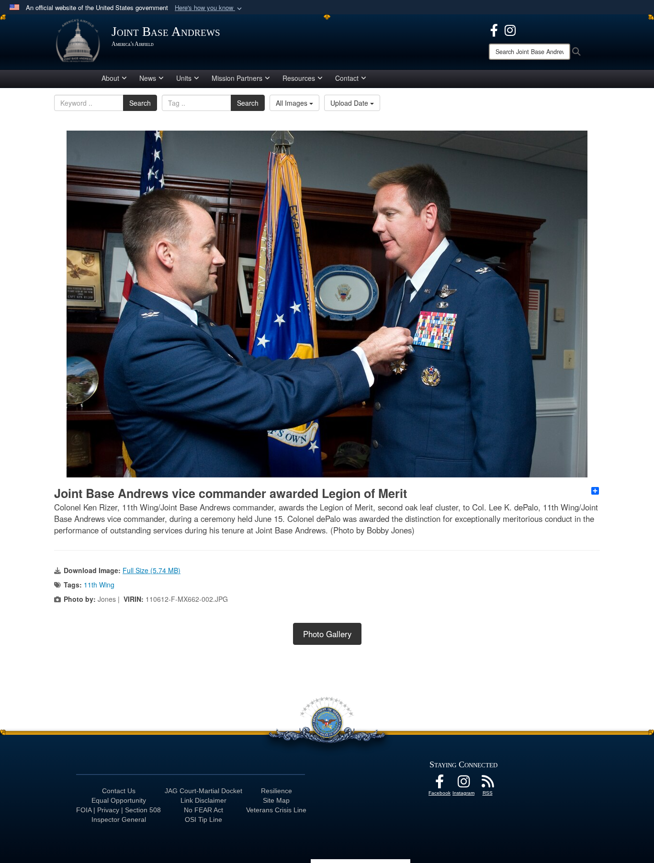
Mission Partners (237, 78)
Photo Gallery (327, 634)
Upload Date (350, 103)
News (147, 78)
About (110, 78)
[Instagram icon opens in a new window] (510, 29)
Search (140, 103)
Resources (298, 78)
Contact (347, 78)
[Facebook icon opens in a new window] (494, 29)
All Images (292, 103)
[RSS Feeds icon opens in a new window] (487, 784)
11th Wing (99, 584)
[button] (209, 8)
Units (184, 78)
